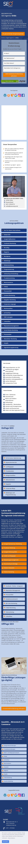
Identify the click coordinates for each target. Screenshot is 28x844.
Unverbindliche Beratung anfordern (14, 708)
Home (3, 38)
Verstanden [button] (5, 841)
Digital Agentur (10, 38)
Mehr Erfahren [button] (11, 838)
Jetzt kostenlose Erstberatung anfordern (14, 75)
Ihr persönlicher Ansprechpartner (13, 34)
